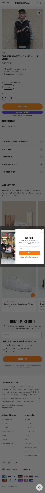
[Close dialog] (41, 231)
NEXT (29, 253)
